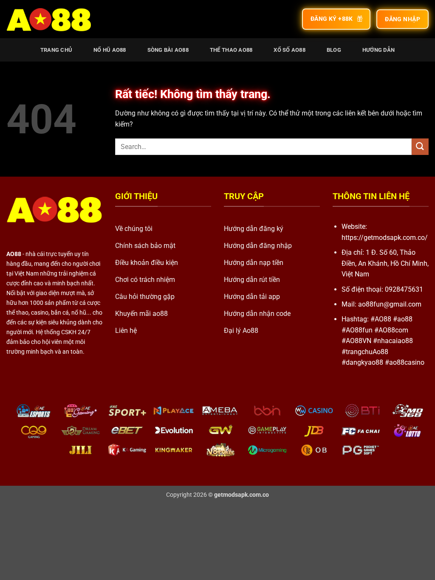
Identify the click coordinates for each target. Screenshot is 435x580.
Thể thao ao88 (231, 50)
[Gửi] (420, 146)
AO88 (13, 254)
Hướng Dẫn (378, 50)
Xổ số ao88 (289, 50)
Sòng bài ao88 (168, 50)
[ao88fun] (48, 19)
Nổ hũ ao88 (109, 50)
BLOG (334, 50)
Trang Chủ (56, 50)
